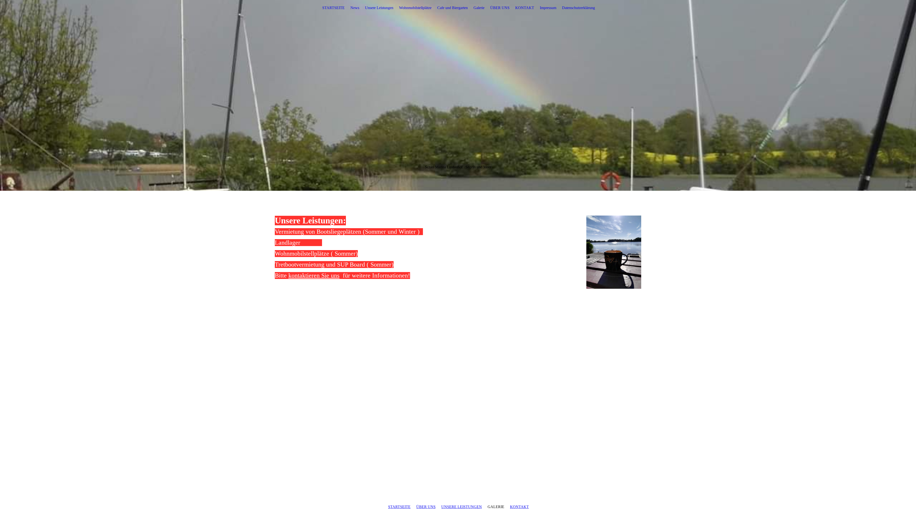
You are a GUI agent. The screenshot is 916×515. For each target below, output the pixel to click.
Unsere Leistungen (379, 8)
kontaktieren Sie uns (313, 275)
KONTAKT (524, 8)
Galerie (479, 8)
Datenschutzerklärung (578, 8)
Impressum (548, 8)
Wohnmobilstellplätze (415, 8)
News (354, 8)
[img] (458, 95)
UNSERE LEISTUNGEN (461, 507)
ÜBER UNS (500, 8)
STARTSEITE (333, 8)
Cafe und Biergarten (452, 8)
